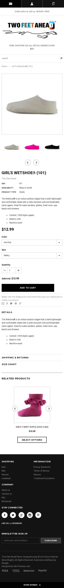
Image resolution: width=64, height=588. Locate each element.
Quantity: (6, 265)
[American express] (16, 570)
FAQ (3, 497)
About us (6, 490)
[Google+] (20, 303)
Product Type (9, 192)
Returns (37, 474)
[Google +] (21, 515)
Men (4, 471)
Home (4, 66)
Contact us (7, 494)
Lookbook (6, 478)
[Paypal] (42, 570)
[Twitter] (11, 303)
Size (4, 250)
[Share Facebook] (7, 303)
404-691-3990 (42, 11)
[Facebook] (5, 515)
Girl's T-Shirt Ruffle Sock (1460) (32, 427)
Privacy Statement (42, 467)
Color (4, 237)
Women (5, 474)
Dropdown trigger (32, 4)
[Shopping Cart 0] (53, 4)
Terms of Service (41, 471)
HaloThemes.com (21, 566)
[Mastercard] (29, 570)
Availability (7, 188)
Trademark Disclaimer (44, 478)
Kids (4, 467)
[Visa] (5, 570)
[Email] (3, 303)
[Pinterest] (16, 303)
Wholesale (6, 501)
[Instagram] (30, 515)
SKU (3, 184)
